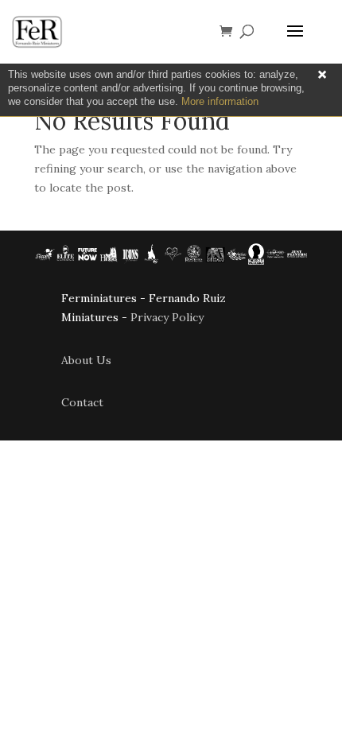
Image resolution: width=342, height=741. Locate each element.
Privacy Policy (167, 317)
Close (322, 74)
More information (219, 101)
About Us (86, 360)
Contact (82, 402)
